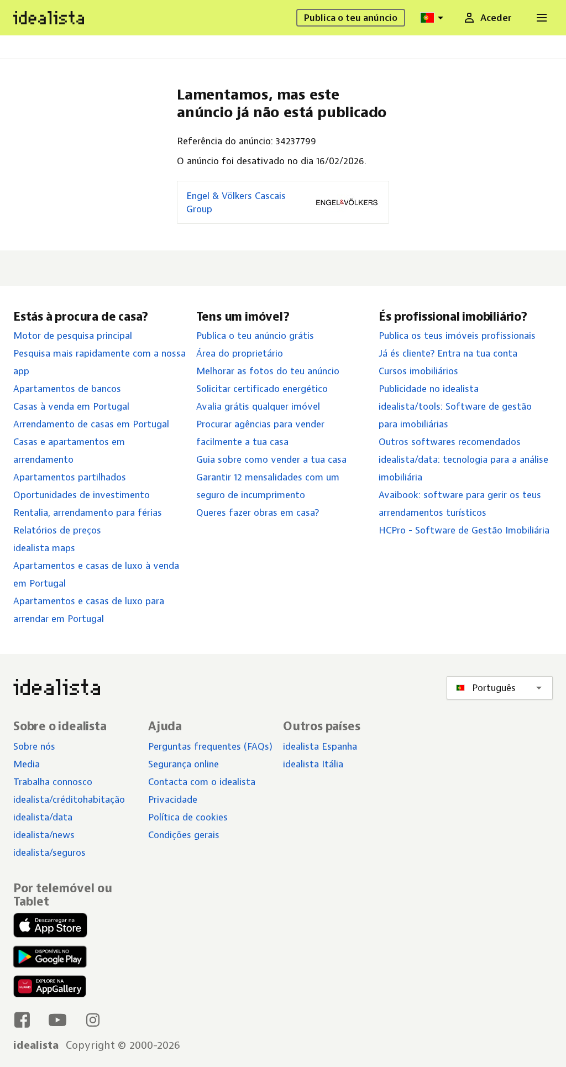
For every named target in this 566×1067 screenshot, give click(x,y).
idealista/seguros (49, 852)
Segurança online (183, 764)
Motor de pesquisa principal (72, 335)
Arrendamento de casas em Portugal (91, 424)
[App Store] (50, 926)
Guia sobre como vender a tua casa (271, 459)
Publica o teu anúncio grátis (255, 335)
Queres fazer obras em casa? (257, 512)
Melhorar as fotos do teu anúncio (267, 371)
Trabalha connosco (52, 782)
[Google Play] (47, 956)
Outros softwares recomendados (450, 442)
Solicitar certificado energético (262, 389)
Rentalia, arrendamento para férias (87, 512)
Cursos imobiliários (418, 371)
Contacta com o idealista (201, 782)
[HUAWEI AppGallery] (49, 988)
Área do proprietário (239, 353)
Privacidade (172, 799)
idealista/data (42, 817)
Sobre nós (34, 746)
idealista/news (44, 835)
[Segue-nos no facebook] (22, 1019)
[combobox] (433, 18)
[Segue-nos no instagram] (93, 1019)
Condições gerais (183, 835)
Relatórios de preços (57, 530)
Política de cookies (188, 817)
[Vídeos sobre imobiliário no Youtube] (57, 1019)
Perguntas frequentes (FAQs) (210, 746)
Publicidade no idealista (429, 389)
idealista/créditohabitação (69, 799)
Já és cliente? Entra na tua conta (448, 353)
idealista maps (44, 548)
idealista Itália (313, 764)
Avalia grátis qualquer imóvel (258, 406)
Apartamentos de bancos (67, 389)
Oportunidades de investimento (81, 495)
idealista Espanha (320, 746)
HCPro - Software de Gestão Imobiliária (464, 530)
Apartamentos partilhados (69, 477)
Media (26, 764)
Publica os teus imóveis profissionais (457, 335)
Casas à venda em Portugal (71, 406)
